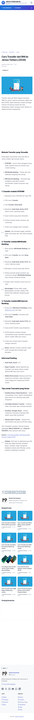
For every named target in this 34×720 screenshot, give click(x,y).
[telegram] (16, 492)
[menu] (3, 2)
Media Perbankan (13, 2)
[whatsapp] (13, 492)
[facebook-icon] (3, 689)
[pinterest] (20, 492)
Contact (21, 699)
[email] (24, 492)
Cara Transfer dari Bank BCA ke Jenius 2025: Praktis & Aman (25, 590)
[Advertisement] (17, 31)
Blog (4, 704)
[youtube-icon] (13, 689)
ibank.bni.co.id (10, 310)
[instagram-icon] (9, 689)
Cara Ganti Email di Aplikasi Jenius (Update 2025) (25, 568)
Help (20, 707)
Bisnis (4, 697)
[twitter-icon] (6, 689)
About (21, 697)
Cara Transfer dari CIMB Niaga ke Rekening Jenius (9, 590)
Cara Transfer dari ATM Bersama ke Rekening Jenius (24, 546)
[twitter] (9, 492)
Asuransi (5, 702)
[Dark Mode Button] (31, 3)
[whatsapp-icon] (16, 689)
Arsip (20, 709)
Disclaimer (22, 704)
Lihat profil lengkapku (9, 684)
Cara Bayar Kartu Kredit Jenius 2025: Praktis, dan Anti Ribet (9, 568)
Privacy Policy (23, 702)
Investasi (5, 699)
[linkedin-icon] (20, 689)
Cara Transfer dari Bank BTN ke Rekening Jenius (9, 523)
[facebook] (6, 492)
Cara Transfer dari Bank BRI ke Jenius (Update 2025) (25, 524)
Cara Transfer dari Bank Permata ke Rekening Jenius (9, 546)
